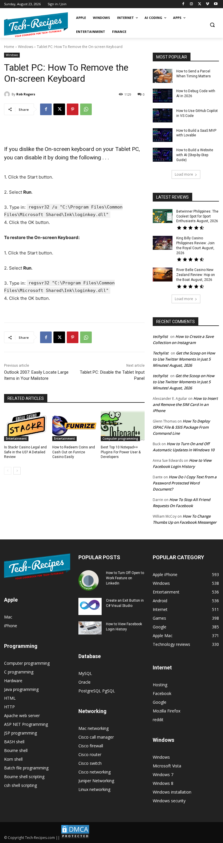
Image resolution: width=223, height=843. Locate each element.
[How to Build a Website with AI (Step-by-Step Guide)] (162, 155)
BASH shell (14, 741)
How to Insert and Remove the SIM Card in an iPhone (185, 404)
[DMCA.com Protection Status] (75, 837)
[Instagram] (191, 4)
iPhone (10, 625)
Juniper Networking (96, 780)
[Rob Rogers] (8, 94)
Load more (184, 174)
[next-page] (17, 471)
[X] (199, 4)
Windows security (169, 800)
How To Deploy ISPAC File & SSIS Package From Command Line (181, 427)
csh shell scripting (20, 785)
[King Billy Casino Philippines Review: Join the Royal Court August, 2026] (162, 243)
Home (9, 46)
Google (159, 702)
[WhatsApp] (86, 109)
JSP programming (20, 733)
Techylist (160, 353)
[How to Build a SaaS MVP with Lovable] (162, 135)
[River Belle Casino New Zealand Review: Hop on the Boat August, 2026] (162, 274)
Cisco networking (94, 772)
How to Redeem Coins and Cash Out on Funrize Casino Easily (73, 452)
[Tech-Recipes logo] (36, 25)
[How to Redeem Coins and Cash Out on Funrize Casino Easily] (74, 425)
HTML (10, 698)
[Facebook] (183, 4)
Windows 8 (163, 783)
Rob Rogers (25, 94)
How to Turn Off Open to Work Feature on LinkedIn (125, 578)
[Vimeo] (207, 4)
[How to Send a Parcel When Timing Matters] (162, 76)
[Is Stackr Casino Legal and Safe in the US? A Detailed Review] (26, 425)
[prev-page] (7, 471)
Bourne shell (16, 750)
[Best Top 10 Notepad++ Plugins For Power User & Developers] (123, 425)
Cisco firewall (90, 745)
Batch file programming (26, 768)
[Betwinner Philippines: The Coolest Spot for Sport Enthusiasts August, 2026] (162, 216)
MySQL (85, 673)
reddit (158, 719)
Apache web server (22, 715)
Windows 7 (163, 774)
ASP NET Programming (26, 724)
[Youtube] (215, 4)
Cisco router (89, 754)
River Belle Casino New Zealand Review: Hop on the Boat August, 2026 (195, 275)
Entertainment (16, 438)
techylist (160, 336)
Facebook (162, 693)
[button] (212, 25)
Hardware (13, 680)
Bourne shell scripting (24, 776)
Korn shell (13, 759)
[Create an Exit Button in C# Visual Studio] (90, 606)
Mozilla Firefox (166, 711)
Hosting (160, 684)
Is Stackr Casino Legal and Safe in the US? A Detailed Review (25, 452)
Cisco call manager (96, 737)
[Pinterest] (72, 109)
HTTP (9, 707)
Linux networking (94, 789)
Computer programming (120, 438)
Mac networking (93, 728)
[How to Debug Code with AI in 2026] (162, 96)
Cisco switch (90, 763)
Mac (8, 617)
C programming (18, 672)
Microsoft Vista (167, 766)
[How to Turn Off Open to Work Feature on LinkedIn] (90, 580)
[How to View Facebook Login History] (90, 628)
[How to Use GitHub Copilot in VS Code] (162, 115)
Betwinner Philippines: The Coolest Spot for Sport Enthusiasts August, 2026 (197, 216)
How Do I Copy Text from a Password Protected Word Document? (185, 483)
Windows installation (172, 792)
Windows (25, 46)
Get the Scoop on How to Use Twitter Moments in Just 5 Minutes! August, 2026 (184, 359)
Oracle (84, 682)
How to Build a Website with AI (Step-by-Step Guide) (194, 155)
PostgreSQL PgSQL (96, 691)
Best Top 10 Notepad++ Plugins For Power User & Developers (121, 452)
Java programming (21, 689)
